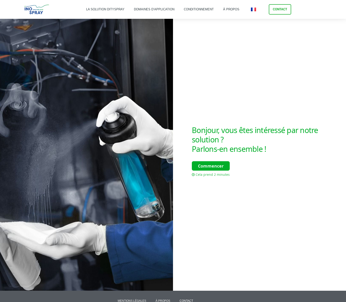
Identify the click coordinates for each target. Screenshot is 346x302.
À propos (231, 9)
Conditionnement (199, 9)
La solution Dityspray (105, 9)
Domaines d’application (154, 9)
